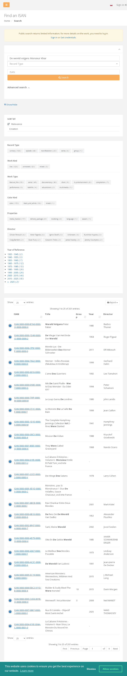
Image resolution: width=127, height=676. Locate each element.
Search (65, 77)
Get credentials (68, 37)
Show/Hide (11, 104)
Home (7, 20)
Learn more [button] (27, 670)
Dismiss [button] (91, 669)
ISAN (16, 314)
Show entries (20, 302)
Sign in (54, 37)
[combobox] (63, 64)
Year (91, 314)
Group (79, 316)
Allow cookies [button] (111, 669)
